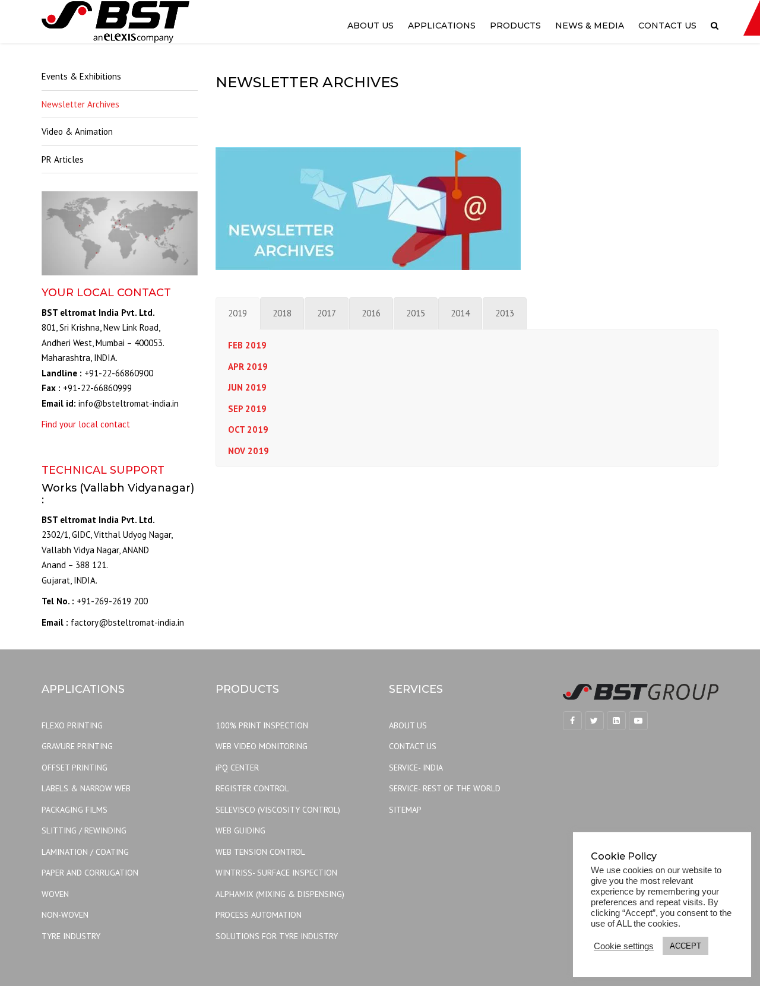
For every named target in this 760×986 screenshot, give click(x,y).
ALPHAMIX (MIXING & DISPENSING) (280, 894)
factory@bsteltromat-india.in (127, 622)
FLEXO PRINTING (72, 725)
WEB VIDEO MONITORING (262, 746)
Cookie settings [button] (624, 946)
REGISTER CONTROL (252, 788)
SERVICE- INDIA (416, 767)
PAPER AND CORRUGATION (90, 872)
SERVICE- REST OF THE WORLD (445, 788)
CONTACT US (412, 746)
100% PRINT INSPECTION (262, 725)
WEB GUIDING (240, 830)
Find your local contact (86, 424)
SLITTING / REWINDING (84, 830)
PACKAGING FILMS (74, 809)
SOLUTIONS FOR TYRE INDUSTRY (277, 936)
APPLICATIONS (442, 25)
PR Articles (63, 159)
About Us (370, 25)
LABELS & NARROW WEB (86, 788)
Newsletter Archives (80, 104)
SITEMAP (405, 809)
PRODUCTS (515, 25)
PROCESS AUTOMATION (259, 914)
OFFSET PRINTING (74, 767)
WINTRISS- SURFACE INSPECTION (276, 872)
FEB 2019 (247, 345)
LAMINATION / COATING (85, 851)
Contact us (667, 25)
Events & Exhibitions (81, 76)
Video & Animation (77, 131)
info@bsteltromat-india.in (128, 403)
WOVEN (55, 894)
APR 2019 (248, 366)
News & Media (589, 25)
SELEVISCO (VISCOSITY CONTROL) (278, 809)
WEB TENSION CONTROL (260, 851)
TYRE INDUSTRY (71, 936)
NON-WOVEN (65, 914)
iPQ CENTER (237, 767)
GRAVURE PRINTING (77, 746)
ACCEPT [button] (685, 945)
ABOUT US (408, 725)
